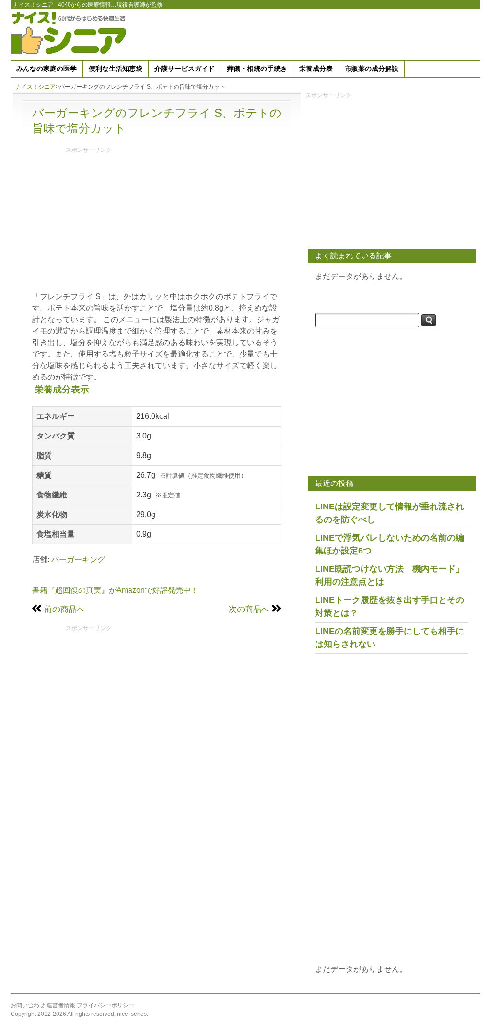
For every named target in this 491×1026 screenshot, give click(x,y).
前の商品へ (64, 609)
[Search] (428, 320)
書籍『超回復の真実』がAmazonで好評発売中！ (115, 590)
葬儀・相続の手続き (257, 68)
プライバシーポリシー (105, 1005)
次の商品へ (249, 609)
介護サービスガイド (184, 68)
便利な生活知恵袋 (115, 68)
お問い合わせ (28, 1005)
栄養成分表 (316, 68)
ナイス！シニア (33, 4)
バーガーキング (78, 559)
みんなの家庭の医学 (46, 68)
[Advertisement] (305, 33)
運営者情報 (61, 1005)
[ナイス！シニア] (70, 32)
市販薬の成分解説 (371, 68)
